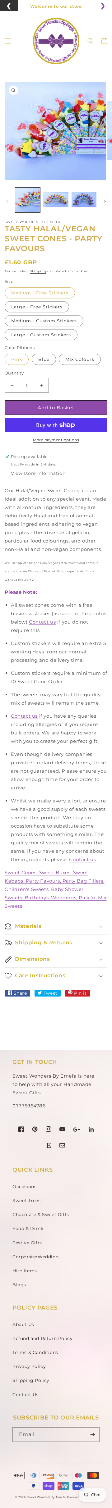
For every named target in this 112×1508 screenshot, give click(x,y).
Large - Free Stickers (37, 307)
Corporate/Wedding (35, 1257)
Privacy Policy (29, 1366)
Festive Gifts (27, 1243)
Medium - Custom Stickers (44, 321)
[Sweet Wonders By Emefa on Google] (77, 1130)
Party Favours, (44, 881)
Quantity (14, 372)
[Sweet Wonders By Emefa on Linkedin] (91, 1130)
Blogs (19, 1285)
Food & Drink (27, 1228)
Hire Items (24, 1271)
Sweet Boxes (55, 872)
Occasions (24, 1186)
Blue (43, 359)
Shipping (38, 271)
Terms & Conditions (35, 1352)
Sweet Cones (21, 872)
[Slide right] (105, 201)
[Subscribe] (92, 1434)
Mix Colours (79, 359)
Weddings (63, 898)
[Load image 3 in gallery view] (84, 200)
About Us (23, 1324)
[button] (8, 41)
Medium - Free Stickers (39, 293)
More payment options (56, 440)
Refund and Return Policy (42, 1338)
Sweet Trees (26, 1200)
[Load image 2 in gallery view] (55, 200)
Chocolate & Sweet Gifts (40, 1214)
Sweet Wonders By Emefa (46, 1497)
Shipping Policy (30, 1380)
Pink (16, 359)
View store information (38, 473)
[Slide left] (7, 201)
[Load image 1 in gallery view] (27, 200)
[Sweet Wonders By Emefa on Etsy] (49, 1146)
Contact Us (25, 1394)
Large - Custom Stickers (41, 335)
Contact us (42, 622)
